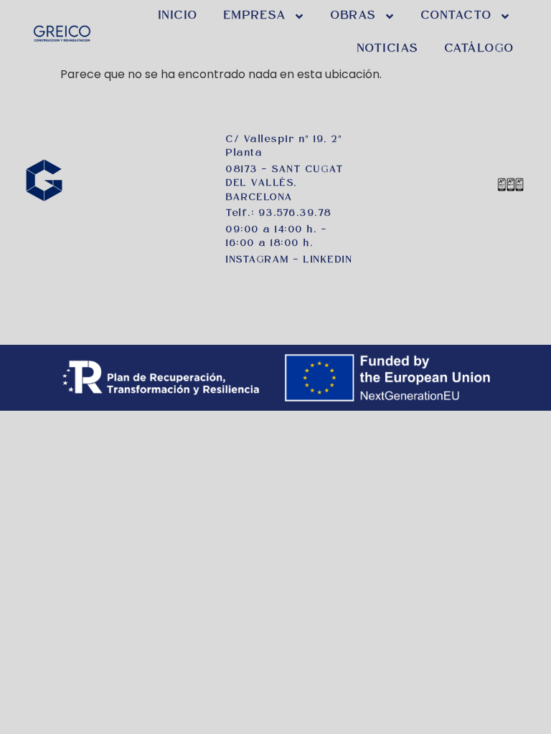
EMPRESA (255, 16)
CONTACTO (456, 16)
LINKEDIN (327, 260)
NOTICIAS (388, 49)
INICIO (178, 16)
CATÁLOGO (479, 49)
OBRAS (354, 16)
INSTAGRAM (258, 260)
